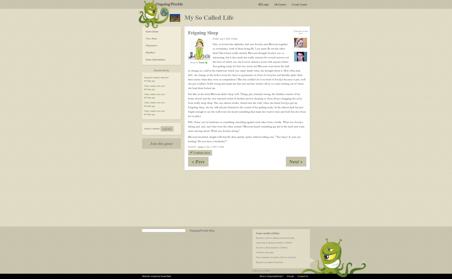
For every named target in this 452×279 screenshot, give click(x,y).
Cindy (146, 85)
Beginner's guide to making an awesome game (275, 237)
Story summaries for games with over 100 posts (276, 257)
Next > (297, 162)
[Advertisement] (226, 198)
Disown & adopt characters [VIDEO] (271, 247)
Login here (167, 128)
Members (150, 52)
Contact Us (303, 276)
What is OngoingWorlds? (271, 276)
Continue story (201, 153)
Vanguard (148, 77)
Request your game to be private (269, 262)
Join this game (161, 143)
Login (265, 4)
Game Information (155, 59)
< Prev (200, 162)
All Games (280, 4)
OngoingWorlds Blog (202, 230)
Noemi (200, 146)
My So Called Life (209, 17)
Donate (290, 276)
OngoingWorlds (170, 4)
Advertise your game (264, 252)
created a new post (157, 85)
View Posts (151, 38)
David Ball (166, 276)
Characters (151, 45)
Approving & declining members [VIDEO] (274, 242)
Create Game (299, 4)
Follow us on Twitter (261, 270)
